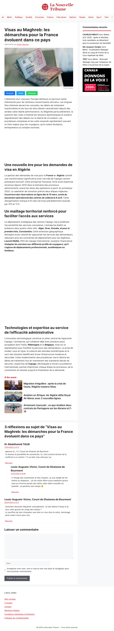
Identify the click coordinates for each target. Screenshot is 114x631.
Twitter (20, 93)
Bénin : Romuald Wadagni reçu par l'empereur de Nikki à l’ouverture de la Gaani (97, 62)
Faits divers (61, 17)
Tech (106, 17)
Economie (39, 17)
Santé (90, 17)
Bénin (9, 17)
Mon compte (10, 599)
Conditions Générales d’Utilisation (19, 614)
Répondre (8, 463)
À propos (8, 603)
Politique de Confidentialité (16, 618)
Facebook (9, 93)
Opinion (72, 17)
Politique (18, 17)
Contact (7, 607)
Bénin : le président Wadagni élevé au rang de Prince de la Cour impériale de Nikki (96, 53)
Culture (50, 17)
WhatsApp (32, 93)
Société (29, 17)
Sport (99, 17)
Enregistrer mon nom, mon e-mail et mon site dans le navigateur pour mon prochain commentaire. (38, 570)
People (82, 17)
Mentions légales (12, 610)
